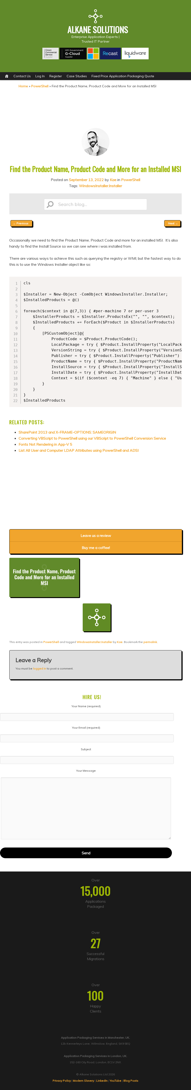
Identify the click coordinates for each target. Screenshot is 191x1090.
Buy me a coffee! (96, 547)
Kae (113, 179)
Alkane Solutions (98, 29)
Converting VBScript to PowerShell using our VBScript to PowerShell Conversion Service (92, 438)
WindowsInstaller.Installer (100, 185)
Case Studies (77, 76)
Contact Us (22, 76)
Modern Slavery (83, 1080)
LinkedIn (102, 1080)
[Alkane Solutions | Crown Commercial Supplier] (50, 58)
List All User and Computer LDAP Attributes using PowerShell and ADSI (79, 450)
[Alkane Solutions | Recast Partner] (110, 58)
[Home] (6, 76)
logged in (39, 668)
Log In (40, 76)
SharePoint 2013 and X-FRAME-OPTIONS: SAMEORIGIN (67, 432)
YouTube (115, 1080)
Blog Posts (130, 1080)
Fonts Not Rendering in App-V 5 (45, 444)
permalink (150, 642)
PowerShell (39, 86)
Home (23, 86)
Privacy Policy (62, 1080)
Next (173, 223)
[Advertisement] (95, 107)
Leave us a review (96, 535)
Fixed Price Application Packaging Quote (123, 76)
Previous (20, 223)
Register (55, 76)
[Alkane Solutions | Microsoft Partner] (93, 58)
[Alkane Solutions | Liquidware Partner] (135, 58)
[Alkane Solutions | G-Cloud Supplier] (73, 58)
